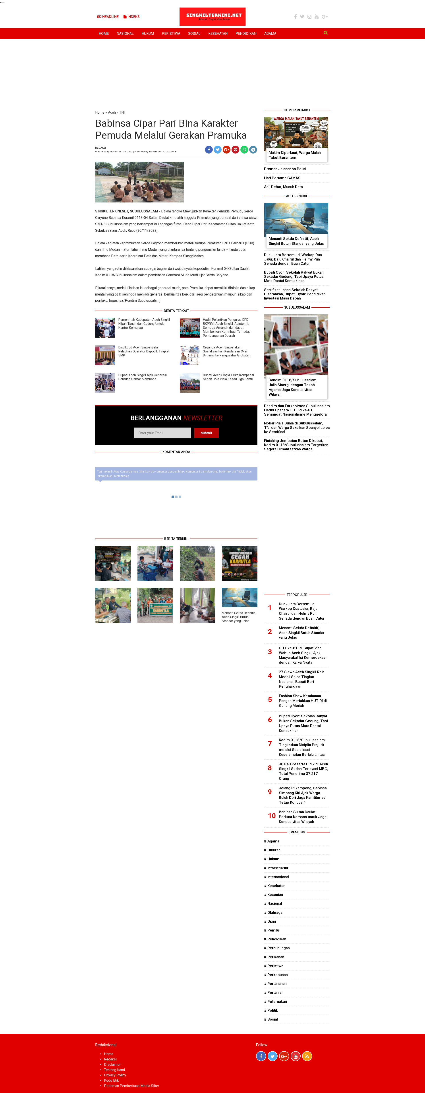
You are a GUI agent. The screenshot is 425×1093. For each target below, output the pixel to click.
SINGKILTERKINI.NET (111, 211)
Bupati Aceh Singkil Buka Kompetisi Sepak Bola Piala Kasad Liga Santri (228, 377)
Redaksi (110, 1059)
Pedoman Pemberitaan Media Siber (131, 1086)
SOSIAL (194, 33)
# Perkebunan (276, 974)
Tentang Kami (114, 1070)
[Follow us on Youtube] (296, 1056)
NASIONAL (125, 33)
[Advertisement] (212, 74)
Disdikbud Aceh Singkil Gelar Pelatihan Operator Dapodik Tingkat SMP (143, 351)
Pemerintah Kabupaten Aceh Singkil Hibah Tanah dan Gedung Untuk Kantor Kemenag (144, 324)
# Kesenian (273, 894)
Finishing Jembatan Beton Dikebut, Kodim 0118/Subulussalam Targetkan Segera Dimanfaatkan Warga (296, 444)
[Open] (326, 33)
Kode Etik (111, 1080)
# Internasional (276, 877)
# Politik (271, 1010)
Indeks (133, 17)
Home (99, 112)
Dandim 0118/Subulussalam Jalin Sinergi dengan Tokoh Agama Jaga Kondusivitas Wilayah (293, 387)
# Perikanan (274, 957)
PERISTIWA (171, 33)
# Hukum (271, 859)
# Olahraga (273, 912)
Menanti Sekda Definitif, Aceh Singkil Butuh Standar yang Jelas (239, 617)
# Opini (270, 921)
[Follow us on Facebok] (261, 1056)
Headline (110, 17)
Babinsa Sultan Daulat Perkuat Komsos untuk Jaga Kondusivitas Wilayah (302, 817)
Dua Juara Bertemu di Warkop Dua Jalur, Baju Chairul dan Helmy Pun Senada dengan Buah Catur (293, 259)
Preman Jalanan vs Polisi (285, 169)
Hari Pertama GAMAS (282, 178)
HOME (104, 33)
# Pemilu (271, 930)
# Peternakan (275, 1001)
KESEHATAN (218, 33)
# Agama (271, 841)
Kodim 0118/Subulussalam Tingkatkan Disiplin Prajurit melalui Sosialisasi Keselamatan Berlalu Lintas (302, 747)
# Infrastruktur (276, 868)
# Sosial (271, 1019)
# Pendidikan (275, 939)
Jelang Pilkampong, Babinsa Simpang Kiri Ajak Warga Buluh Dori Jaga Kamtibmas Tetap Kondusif (303, 795)
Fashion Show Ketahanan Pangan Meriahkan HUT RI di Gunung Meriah (303, 701)
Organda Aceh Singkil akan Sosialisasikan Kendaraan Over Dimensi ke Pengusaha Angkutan (226, 351)
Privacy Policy (115, 1075)
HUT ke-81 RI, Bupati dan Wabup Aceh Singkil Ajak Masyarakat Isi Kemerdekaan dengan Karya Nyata (303, 655)
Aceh (112, 112)
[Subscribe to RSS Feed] (307, 1056)
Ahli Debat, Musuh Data (283, 187)
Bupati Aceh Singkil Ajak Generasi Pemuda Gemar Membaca (142, 377)
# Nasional (273, 903)
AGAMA (270, 33)
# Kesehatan (274, 885)
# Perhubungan (277, 948)
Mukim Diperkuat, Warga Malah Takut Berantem (295, 155)
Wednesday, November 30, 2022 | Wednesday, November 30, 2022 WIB (136, 151)
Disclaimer (112, 1064)
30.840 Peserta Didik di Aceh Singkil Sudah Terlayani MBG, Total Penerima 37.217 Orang (303, 771)
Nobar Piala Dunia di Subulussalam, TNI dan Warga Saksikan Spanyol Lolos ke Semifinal (297, 427)
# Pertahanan (275, 983)
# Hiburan (272, 850)
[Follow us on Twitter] (273, 1056)
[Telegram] (253, 150)
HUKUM (148, 33)
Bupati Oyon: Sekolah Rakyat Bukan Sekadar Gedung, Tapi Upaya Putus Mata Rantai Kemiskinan (294, 276)
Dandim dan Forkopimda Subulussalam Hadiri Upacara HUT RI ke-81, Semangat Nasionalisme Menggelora (297, 410)
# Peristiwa (273, 966)
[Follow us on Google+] (284, 1056)
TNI (122, 112)
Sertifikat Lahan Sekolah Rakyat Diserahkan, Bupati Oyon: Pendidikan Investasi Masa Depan (295, 294)
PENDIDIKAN (246, 33)
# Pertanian (274, 992)
